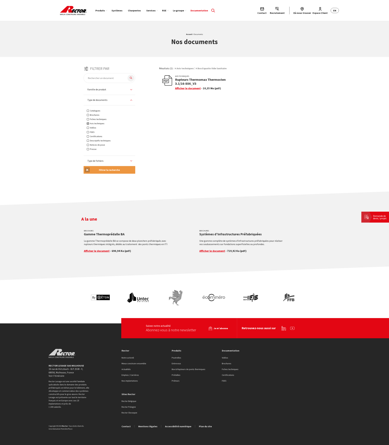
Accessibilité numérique (178, 426)
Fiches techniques (230, 369)
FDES (224, 381)
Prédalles (176, 375)
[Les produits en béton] (251, 297)
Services (151, 10)
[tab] (109, 89)
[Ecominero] (214, 297)
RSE (164, 10)
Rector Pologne (129, 407)
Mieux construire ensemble (134, 363)
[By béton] (100, 297)
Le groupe (178, 10)
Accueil (189, 34)
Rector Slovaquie (129, 413)
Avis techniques (185, 68)
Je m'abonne (220, 328)
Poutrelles (176, 358)
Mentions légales (147, 426)
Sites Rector (128, 394)
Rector (125, 350)
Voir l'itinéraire (56, 375)
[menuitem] (101, 10)
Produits (100, 10)
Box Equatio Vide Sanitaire (212, 68)
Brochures (226, 363)
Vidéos (225, 358)
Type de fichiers (95, 161)
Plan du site (205, 426)
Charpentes (134, 10)
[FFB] (289, 297)
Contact (126, 426)
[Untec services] (138, 297)
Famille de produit (96, 89)
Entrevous (176, 363)
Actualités (126, 369)
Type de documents (97, 100)
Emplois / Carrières (130, 375)
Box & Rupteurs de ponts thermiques (188, 369)
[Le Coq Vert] (176, 297)
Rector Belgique (129, 401)
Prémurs (175, 381)
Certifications (228, 375)
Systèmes (117, 10)
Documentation (199, 10)
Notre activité (128, 358)
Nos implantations (130, 381)
